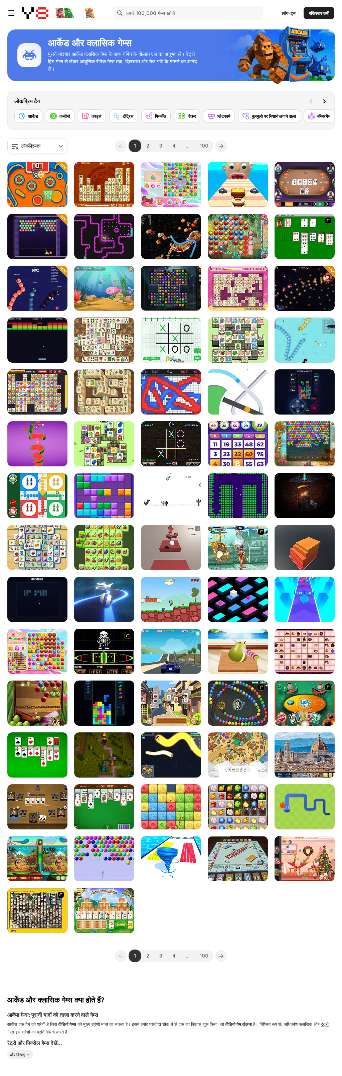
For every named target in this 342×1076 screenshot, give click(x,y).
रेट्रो (325, 1024)
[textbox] (37, 146)
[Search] (120, 13)
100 (204, 146)
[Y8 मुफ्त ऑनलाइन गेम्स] (35, 13)
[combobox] (37, 146)
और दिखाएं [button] (17, 1054)
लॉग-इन (289, 13)
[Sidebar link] (11, 13)
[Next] (324, 101)
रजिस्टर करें (319, 13)
